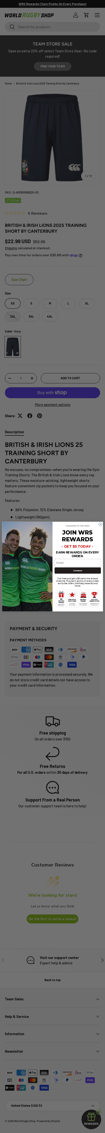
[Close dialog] (100, 524)
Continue (77, 570)
